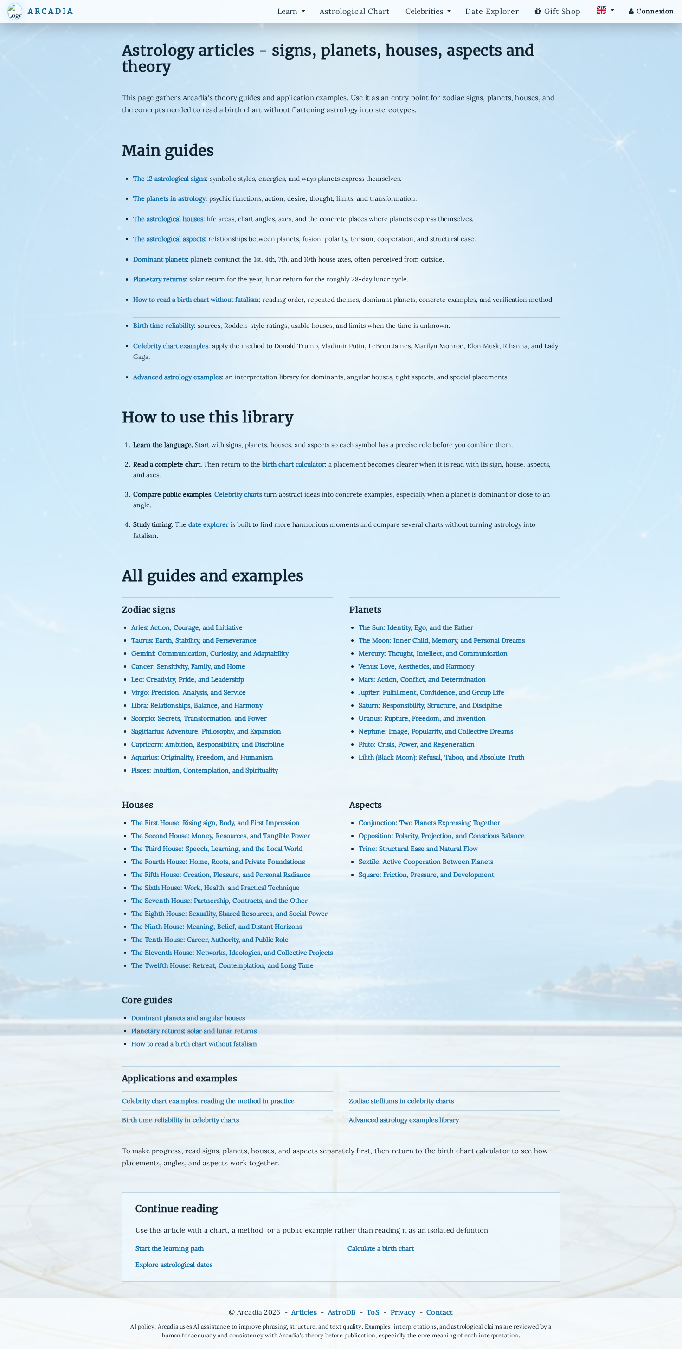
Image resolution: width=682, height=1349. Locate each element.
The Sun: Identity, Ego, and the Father (416, 627)
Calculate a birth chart (380, 1248)
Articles (304, 1312)
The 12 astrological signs (169, 178)
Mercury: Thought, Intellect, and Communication (433, 653)
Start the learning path (169, 1248)
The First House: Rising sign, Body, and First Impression (215, 822)
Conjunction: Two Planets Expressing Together (429, 822)
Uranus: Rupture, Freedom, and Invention (422, 718)
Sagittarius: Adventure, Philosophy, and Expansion (206, 731)
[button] (15, 11)
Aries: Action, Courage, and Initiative (187, 627)
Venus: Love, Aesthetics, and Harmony (416, 666)
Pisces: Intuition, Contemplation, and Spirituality (204, 770)
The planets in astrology (169, 198)
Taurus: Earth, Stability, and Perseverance (194, 640)
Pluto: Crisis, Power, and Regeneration (417, 744)
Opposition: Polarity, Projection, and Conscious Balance (442, 835)
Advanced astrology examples (177, 377)
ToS (373, 1312)
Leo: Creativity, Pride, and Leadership (187, 679)
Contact (439, 1312)
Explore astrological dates (173, 1264)
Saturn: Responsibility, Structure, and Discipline (430, 705)
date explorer (208, 524)
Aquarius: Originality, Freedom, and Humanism (202, 757)
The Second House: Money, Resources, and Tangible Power (220, 835)
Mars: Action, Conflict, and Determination (422, 679)
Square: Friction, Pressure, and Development (426, 874)
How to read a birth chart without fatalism (196, 299)
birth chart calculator (293, 464)
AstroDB (341, 1312)
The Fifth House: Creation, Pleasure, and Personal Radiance (221, 874)
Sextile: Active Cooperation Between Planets (426, 861)
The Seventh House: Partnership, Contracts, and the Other (219, 900)
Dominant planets (160, 259)
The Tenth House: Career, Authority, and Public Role (210, 939)
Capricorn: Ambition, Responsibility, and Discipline (207, 744)
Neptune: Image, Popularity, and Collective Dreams (436, 731)
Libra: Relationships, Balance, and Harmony (197, 705)
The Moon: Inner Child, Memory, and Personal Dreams (442, 640)
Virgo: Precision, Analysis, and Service (188, 692)
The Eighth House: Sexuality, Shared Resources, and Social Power (229, 913)
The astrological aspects (169, 239)
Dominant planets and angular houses (188, 1018)
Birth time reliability (163, 325)
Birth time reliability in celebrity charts (180, 1120)
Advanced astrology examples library (404, 1120)
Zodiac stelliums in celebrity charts (401, 1101)
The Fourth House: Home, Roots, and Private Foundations (218, 861)
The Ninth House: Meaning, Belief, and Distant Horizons (216, 926)
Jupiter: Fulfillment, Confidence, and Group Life (431, 692)
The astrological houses (168, 219)
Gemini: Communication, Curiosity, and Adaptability (210, 653)
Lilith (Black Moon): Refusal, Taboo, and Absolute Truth (441, 757)
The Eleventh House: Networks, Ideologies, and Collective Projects (232, 952)
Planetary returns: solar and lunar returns (194, 1031)
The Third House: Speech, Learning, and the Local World (216, 848)
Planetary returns (159, 279)
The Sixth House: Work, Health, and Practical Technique (215, 887)
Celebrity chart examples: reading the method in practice (208, 1101)
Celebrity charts (238, 494)
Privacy (403, 1312)
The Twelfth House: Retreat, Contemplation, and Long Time (222, 965)
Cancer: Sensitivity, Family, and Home (188, 666)
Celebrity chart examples (170, 346)
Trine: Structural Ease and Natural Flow (418, 848)
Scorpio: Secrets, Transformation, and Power (199, 718)
